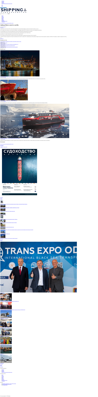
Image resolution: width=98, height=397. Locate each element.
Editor (5, 77)
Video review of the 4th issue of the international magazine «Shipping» (8, 219)
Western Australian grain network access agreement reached (7, 45)
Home (2, 15)
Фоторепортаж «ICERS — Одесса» (4, 327)
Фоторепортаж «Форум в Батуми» (4, 344)
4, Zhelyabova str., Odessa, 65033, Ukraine (10, 383)
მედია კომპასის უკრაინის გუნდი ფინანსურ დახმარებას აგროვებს (9, 207)
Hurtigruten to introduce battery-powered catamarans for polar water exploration (10, 138)
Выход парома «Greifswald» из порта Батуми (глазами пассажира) (8, 238)
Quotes (3, 17)
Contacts (3, 1)
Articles (3, 376)
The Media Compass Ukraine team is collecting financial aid (7, 211)
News (2, 16)
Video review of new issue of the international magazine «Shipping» (8, 222)
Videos (3, 378)
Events (2, 19)
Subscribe (3, 20)
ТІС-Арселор (2, 363)
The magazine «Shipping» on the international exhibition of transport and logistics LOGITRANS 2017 (12, 309)
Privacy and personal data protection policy (7, 3)
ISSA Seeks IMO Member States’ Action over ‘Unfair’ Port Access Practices (9, 76)
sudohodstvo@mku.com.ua (8, 384)
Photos (2, 18)
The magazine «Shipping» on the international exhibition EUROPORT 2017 (9, 301)
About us (3, 369)
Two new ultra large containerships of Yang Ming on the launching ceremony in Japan (10, 41)
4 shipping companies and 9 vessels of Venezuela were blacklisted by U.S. (9, 44)
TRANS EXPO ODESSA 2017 (4, 318)
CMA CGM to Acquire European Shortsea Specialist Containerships (8, 100)
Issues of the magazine (4, 21)
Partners (3, 2)
